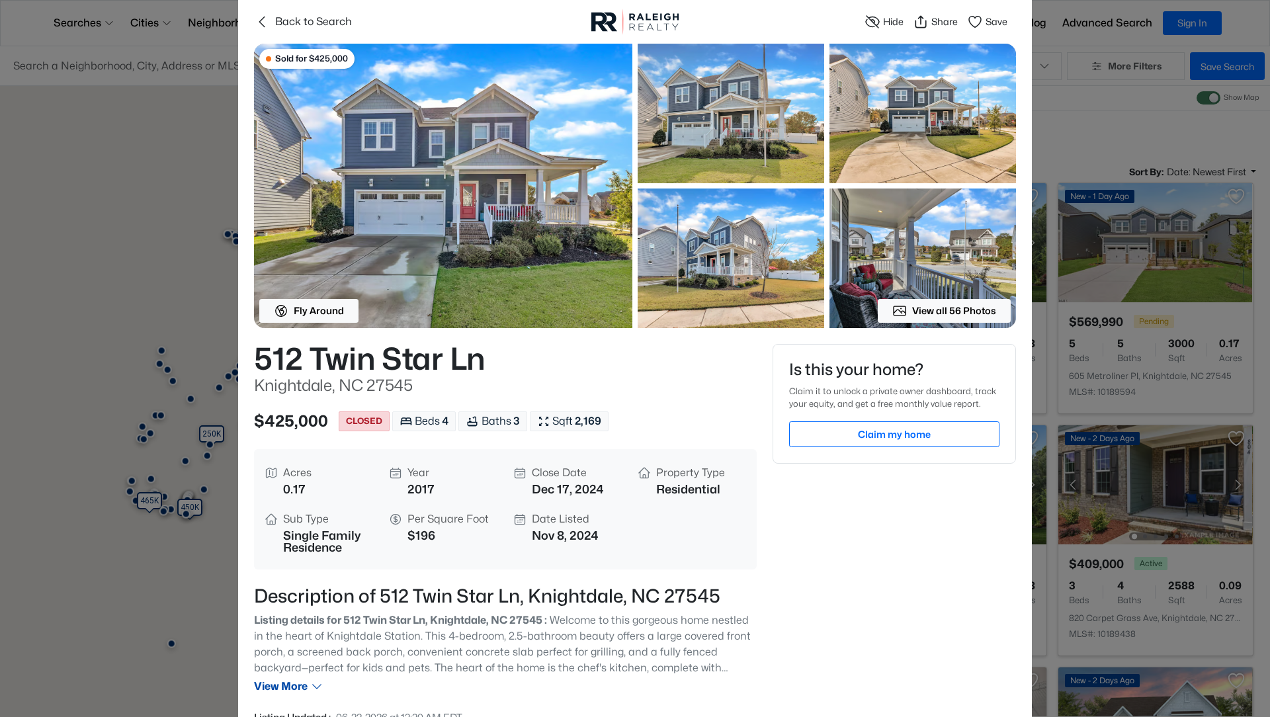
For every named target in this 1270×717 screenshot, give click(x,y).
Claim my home (894, 434)
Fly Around (319, 310)
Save (996, 21)
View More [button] (281, 686)
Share (944, 21)
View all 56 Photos (954, 310)
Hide (893, 21)
